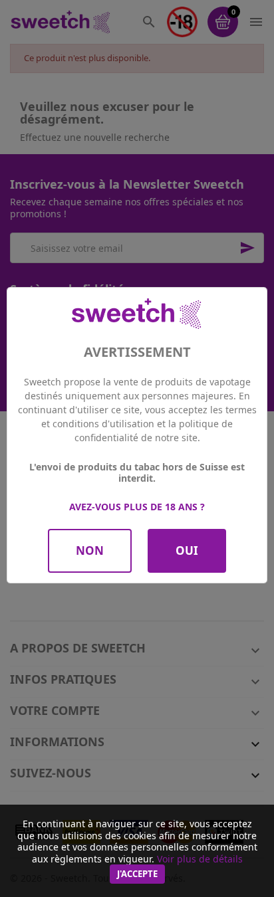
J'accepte (137, 874)
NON (90, 550)
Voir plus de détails (200, 858)
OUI (187, 550)
